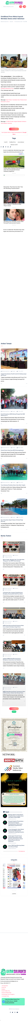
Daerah (11, 21)
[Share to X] (3, 147)
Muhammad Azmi (5, 21)
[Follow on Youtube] (17, 1012)
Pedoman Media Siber (6, 992)
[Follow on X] (12, 1012)
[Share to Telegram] (5, 147)
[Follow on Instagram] (14, 1012)
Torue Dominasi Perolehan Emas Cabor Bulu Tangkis (13, 485)
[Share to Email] (8, 147)
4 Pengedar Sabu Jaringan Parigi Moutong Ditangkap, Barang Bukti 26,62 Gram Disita (13, 593)
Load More (14, 708)
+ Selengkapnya (21, 851)
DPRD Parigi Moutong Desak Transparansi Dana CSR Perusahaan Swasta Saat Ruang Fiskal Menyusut (14, 692)
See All (14, 711)
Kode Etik (4, 987)
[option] (14, 875)
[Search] (20, 6)
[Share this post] (1, 383)
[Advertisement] (14, 38)
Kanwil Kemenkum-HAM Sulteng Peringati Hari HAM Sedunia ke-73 (13, 414)
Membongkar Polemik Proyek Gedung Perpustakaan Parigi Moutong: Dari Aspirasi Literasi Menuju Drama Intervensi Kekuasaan (15, 838)
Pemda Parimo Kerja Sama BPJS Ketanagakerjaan (12, 450)
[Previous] (13, 890)
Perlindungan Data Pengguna (8, 994)
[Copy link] (10, 147)
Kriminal (16, 555)
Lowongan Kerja (5, 996)
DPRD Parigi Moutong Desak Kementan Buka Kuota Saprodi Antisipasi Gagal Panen (13, 626)
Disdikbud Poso (12, 142)
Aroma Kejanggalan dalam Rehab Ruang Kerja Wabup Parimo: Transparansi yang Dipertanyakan (16, 831)
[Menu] (24, 6)
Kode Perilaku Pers (6, 990)
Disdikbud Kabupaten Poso (7, 88)
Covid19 (5, 142)
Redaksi (3, 989)
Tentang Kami (5, 985)
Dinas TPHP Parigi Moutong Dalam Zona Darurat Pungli (16, 846)
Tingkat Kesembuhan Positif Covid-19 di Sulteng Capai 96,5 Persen (13, 374)
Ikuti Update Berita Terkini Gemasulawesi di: (14, 133)
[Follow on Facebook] (10, 1012)
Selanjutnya (14, 128)
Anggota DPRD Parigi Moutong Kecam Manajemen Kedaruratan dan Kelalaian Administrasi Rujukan (12, 659)
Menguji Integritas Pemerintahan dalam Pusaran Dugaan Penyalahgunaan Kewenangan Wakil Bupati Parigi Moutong (15, 823)
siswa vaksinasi (21, 142)
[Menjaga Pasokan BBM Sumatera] (14, 875)
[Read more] (26, 383)
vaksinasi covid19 (14, 144)
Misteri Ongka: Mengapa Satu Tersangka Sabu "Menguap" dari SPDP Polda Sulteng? (13, 560)
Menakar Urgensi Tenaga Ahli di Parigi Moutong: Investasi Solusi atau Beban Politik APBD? (16, 816)
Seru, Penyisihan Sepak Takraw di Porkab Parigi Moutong (12, 520)
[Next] (15, 890)
